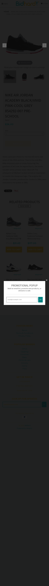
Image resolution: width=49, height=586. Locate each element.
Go (40, 299)
